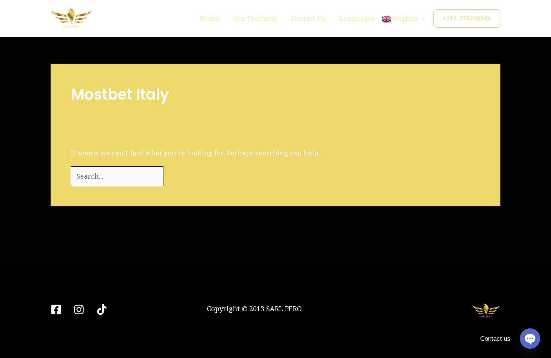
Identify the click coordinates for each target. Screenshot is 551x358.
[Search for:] (118, 176)
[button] (466, 18)
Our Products (255, 18)
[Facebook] (56, 309)
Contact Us (308, 18)
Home (210, 18)
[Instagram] (78, 309)
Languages (357, 18)
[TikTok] (101, 309)
